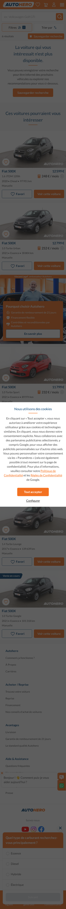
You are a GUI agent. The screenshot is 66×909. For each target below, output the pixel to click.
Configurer (33, 500)
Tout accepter (33, 492)
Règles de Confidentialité (46, 475)
